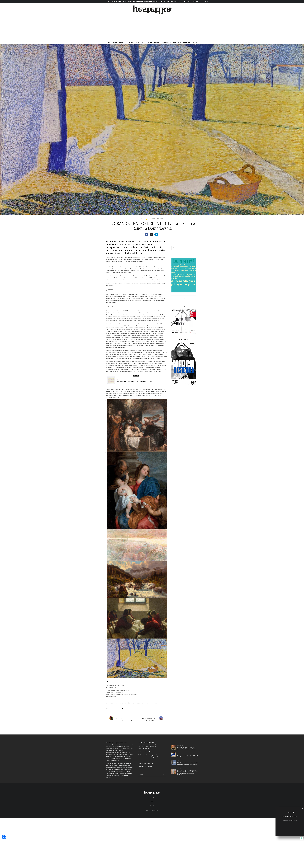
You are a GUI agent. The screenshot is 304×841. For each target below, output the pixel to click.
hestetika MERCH (138, 1)
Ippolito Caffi (124, 703)
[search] (194, 248)
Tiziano (148, 703)
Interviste (157, 42)
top (182, 745)
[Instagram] (205, 1)
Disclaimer (170, 1)
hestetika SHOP (127, 1)
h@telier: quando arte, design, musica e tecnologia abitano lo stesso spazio (187, 763)
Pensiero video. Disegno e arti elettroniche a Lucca (135, 381)
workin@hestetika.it (146, 752)
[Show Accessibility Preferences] (4, 837)
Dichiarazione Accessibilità (145, 766)
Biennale (173, 42)
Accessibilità (196, 1)
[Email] (151, 234)
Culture (114, 42)
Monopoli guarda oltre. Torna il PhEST (187, 756)
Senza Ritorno (187, 42)
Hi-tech (150, 42)
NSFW (179, 42)
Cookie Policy (187, 1)
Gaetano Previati (114, 703)
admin (142, 218)
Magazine (119, 1)
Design (121, 42)
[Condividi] (146, 234)
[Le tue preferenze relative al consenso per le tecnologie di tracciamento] (301, 838)
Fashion (137, 42)
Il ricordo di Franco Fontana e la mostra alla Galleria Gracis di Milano (186, 748)
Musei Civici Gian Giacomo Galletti (137, 703)
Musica (144, 42)
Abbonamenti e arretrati (151, 1)
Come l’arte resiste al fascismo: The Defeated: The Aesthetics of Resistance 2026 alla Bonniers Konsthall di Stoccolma (187, 772)
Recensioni (165, 42)
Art (109, 42)
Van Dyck (155, 703)
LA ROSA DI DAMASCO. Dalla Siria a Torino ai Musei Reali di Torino (147, 718)
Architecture (129, 42)
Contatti (162, 1)
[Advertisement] (152, 28)
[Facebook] (203, 1)
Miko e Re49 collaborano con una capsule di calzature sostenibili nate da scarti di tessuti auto (125, 719)
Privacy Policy (178, 1)
